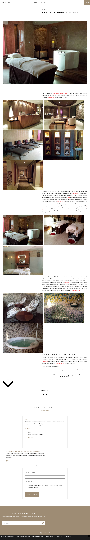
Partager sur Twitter (46, 394)
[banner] (45, 2)
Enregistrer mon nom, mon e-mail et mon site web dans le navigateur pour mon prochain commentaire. (45, 486)
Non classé (44, 16)
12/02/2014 (27, 428)
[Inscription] (43, 523)
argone (27, 419)
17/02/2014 (30, 437)
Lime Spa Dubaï (57, 370)
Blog (87, 2)
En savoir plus (4, 538)
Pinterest (45, 533)
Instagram (41, 533)
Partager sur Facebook (43, 394)
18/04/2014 (8, 460)
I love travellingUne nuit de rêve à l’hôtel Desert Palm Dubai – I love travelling (23, 451)
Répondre (8, 461)
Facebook (49, 533)
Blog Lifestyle (6, 2)
